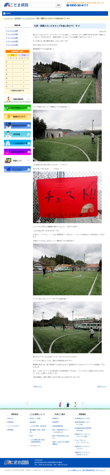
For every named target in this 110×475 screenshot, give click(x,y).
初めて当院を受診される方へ (60, 437)
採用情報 (10, 430)
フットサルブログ (28, 18)
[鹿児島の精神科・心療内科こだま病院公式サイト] (16, 7)
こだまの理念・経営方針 (38, 426)
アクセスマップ (35, 446)
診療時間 (55, 422)
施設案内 (33, 422)
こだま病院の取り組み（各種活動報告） (37, 441)
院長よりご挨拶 (35, 418)
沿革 (31, 436)
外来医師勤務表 (57, 426)
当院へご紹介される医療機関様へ (60, 443)
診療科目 (55, 418)
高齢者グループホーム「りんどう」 (82, 447)
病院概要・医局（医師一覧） (38, 431)
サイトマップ (100, 470)
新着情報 (18, 18)
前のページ (38, 386)
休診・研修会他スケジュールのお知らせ (60, 431)
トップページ (8, 18)
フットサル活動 (12, 31)
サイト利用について (75, 470)
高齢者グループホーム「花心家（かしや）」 (82, 454)
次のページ (101, 386)
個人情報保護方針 (89, 470)
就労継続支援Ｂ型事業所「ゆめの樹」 (83, 429)
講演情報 (10, 422)
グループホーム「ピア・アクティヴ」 (82, 441)
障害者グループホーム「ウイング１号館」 (82, 435)
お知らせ (10, 418)
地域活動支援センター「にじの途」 (82, 423)
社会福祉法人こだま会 (82, 418)
